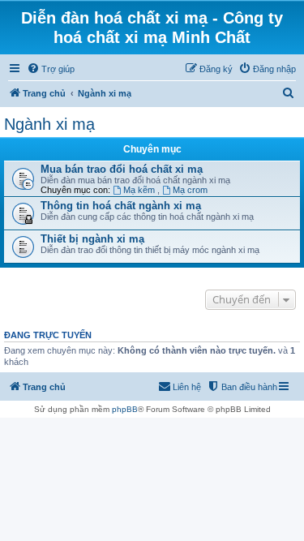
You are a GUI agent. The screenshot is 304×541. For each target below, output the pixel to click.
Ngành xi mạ (49, 124)
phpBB (125, 409)
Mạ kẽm (140, 190)
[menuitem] (51, 69)
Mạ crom (190, 190)
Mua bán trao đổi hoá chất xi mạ (122, 169)
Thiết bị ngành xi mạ (92, 239)
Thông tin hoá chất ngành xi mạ (121, 206)
